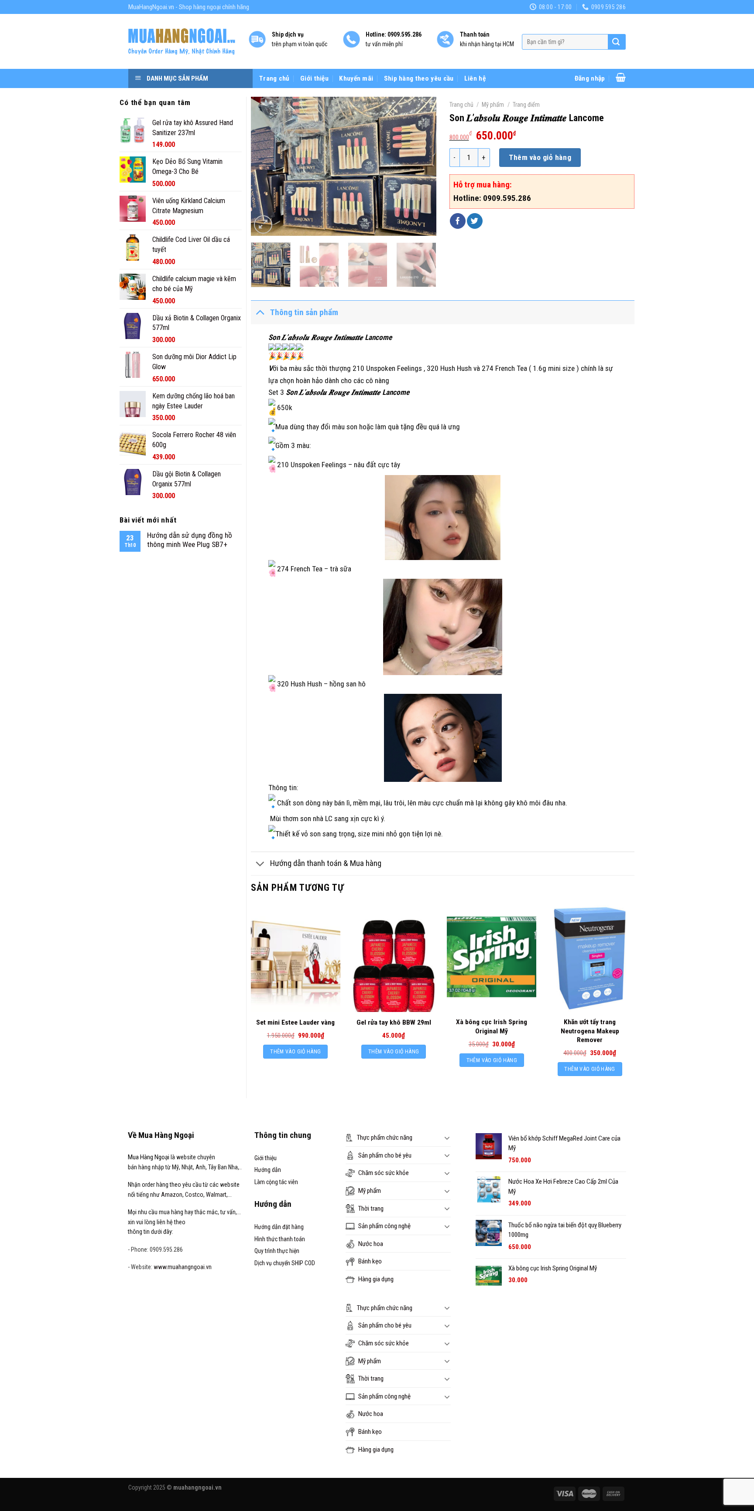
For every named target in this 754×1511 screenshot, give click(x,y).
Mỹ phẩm (493, 104)
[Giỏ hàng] (621, 77)
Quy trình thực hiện (276, 1250)
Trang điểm (526, 104)
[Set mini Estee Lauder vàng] (295, 958)
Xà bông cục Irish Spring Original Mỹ (491, 1026)
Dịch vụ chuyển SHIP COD (284, 1263)
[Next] (421, 166)
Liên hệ (475, 78)
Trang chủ (274, 78)
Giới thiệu (314, 78)
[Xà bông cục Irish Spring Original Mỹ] (491, 958)
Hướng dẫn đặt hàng (279, 1226)
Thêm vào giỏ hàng (540, 157)
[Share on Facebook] (458, 221)
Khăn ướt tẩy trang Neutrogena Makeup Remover (590, 1030)
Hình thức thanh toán (279, 1239)
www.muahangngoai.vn (183, 1266)
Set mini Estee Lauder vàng (295, 1022)
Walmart (216, 1194)
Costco (194, 1194)
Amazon (171, 1194)
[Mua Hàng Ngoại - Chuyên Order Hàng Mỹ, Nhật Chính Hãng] (181, 41)
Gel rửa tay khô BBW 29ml (393, 1022)
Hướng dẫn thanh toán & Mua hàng (325, 863)
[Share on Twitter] (475, 221)
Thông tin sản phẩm (304, 312)
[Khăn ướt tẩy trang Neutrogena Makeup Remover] (589, 958)
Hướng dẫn (267, 1169)
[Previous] (266, 166)
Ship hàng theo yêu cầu (419, 78)
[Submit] (616, 42)
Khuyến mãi (356, 78)
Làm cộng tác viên (276, 1181)
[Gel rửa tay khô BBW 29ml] (394, 958)
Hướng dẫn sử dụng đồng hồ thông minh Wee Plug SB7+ (189, 540)
